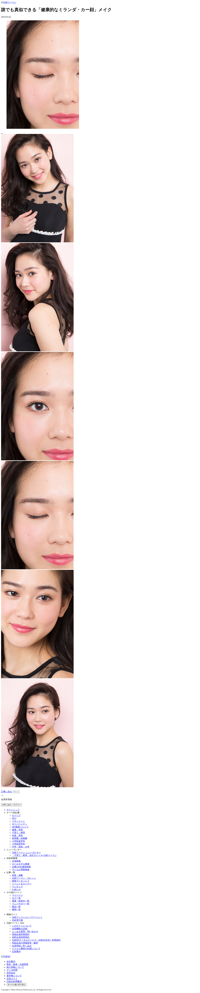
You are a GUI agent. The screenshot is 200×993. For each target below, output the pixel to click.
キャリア (16, 815)
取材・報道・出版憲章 (17, 964)
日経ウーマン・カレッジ (24, 878)
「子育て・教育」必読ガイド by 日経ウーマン (34, 855)
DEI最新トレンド (20, 827)
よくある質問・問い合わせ (25, 931)
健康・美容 (17, 830)
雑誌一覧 (16, 906)
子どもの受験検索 (20, 869)
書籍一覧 (16, 909)
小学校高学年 (18, 844)
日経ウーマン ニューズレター (26, 852)
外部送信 (11, 973)
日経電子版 (17, 920)
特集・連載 (17, 875)
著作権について (14, 976)
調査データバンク (20, 881)
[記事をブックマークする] (2, 133)
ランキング (17, 887)
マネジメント (18, 821)
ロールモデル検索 (20, 864)
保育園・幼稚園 (19, 838)
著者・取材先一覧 (20, 901)
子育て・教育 (18, 832)
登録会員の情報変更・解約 (25, 943)
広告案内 (16, 951)
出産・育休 (17, 835)
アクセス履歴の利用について (26, 948)
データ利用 (12, 970)
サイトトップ (13, 810)
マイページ (17, 895)
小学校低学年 (18, 841)
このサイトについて (22, 926)
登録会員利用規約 (20, 934)
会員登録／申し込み (22, 946)
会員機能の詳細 (19, 929)
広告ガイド (12, 978)
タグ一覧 (16, 898)
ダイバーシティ (19, 824)
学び (14, 818)
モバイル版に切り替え (16, 985)
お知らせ (16, 889)
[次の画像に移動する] (2, 795)
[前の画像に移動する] (2, 789)
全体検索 (16, 861)
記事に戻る (6, 791)
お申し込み (6, 805)
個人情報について (15, 967)
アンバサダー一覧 (20, 904)
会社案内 (11, 961)
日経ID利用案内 (14, 981)
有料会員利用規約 (20, 937)
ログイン (17, 805)
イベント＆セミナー (22, 884)
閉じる (16, 792)
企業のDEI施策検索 (21, 867)
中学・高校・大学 (20, 847)
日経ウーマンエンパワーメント (27, 917)
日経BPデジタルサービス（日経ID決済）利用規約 (36, 940)
